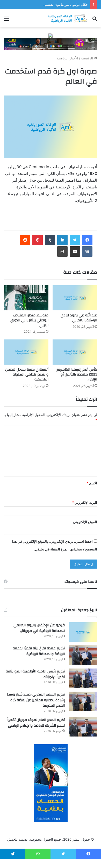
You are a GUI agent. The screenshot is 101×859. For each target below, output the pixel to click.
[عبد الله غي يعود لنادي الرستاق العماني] (75, 297)
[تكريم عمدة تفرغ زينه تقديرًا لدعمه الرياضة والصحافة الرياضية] (83, 655)
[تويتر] (75, 240)
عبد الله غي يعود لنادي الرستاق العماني (79, 318)
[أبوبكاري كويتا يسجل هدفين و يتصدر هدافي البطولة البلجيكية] (26, 352)
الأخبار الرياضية (67, 58)
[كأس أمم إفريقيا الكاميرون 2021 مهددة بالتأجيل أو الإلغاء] (75, 352)
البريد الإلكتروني (84, 502)
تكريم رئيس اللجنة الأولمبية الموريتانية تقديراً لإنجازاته (35, 674)
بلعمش (12, 839)
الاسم (91, 483)
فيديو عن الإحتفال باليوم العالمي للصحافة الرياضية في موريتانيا (39, 628)
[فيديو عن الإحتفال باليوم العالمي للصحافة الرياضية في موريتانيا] (83, 632)
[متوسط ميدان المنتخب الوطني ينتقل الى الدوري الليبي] (26, 297)
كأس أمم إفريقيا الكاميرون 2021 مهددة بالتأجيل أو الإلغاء (76, 374)
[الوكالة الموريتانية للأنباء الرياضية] (67, 18)
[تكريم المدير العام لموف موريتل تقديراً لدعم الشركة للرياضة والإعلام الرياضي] (83, 727)
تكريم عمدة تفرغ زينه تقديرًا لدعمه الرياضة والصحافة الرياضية (39, 651)
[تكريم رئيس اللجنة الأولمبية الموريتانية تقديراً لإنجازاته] (83, 678)
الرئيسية (87, 58)
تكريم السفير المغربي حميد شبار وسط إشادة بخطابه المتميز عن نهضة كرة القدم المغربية (36, 700)
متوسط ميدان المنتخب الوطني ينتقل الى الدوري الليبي (29, 320)
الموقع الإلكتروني (85, 522)
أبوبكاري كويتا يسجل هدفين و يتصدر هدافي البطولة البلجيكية (26, 374)
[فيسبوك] (87, 240)
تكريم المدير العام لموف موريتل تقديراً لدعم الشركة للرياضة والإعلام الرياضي (36, 723)
